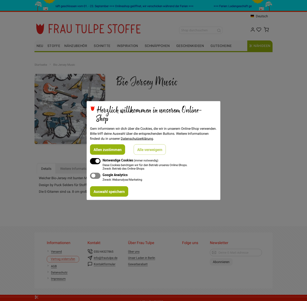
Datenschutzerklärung (137, 138)
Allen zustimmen (108, 149)
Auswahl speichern (109, 191)
